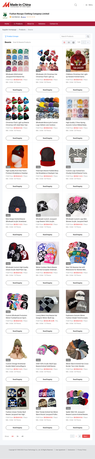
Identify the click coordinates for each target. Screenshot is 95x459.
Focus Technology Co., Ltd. (32, 450)
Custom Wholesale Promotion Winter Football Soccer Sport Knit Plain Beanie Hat (16, 317)
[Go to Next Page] (88, 42)
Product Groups (12, 36)
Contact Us (54, 24)
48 (22, 436)
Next (85, 436)
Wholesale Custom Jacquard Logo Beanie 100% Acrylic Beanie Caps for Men (46, 221)
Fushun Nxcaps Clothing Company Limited (29, 14)
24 (12, 436)
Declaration (71, 450)
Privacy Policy (82, 450)
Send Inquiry (17, 90)
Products (19, 24)
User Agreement (60, 450)
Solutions (41, 24)
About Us (30, 24)
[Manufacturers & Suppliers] (17, 4)
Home (7, 24)
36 (17, 436)
